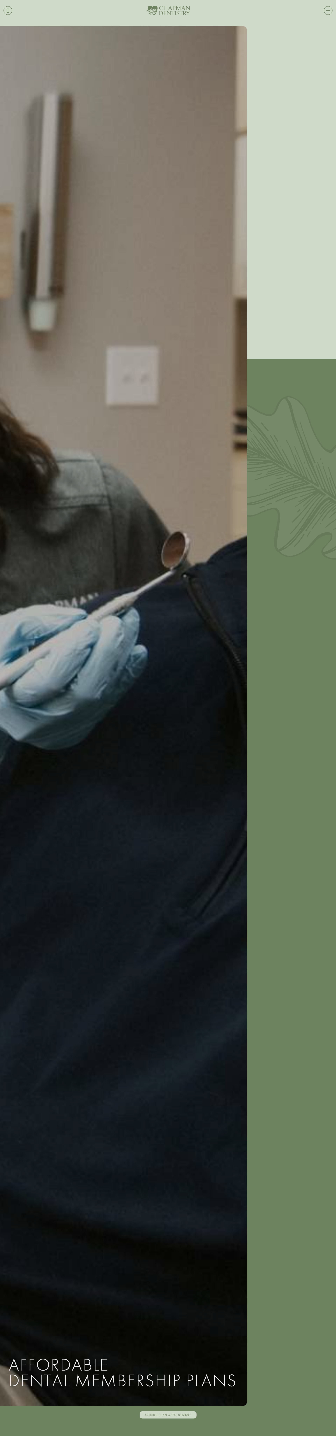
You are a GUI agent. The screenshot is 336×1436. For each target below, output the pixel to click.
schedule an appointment (168, 1415)
